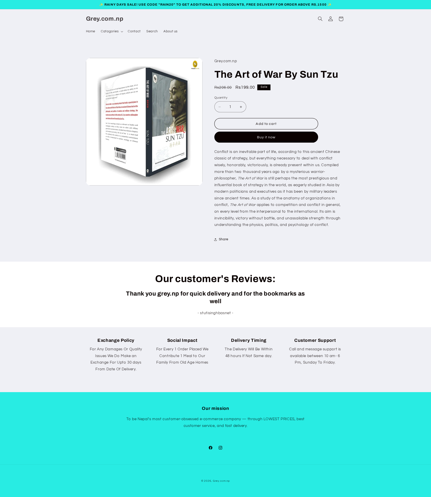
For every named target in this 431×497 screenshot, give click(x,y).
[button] (111, 31)
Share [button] (223, 239)
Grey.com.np (221, 481)
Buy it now (266, 137)
